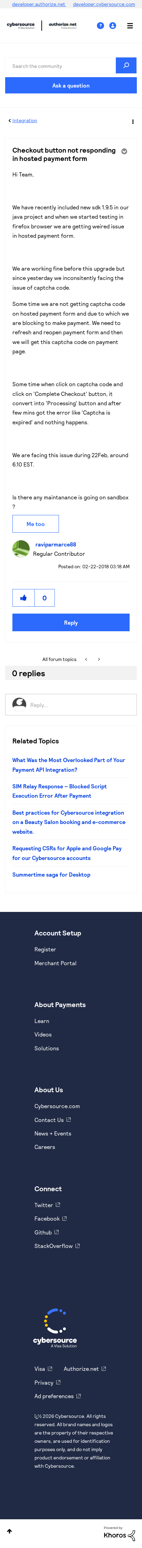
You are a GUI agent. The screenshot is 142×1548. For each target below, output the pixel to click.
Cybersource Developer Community (20, 25)
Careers (44, 1146)
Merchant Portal (55, 963)
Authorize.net (81, 1368)
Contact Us (49, 1119)
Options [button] (132, 120)
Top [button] (9, 1531)
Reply (71, 622)
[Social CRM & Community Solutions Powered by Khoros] (119, 1533)
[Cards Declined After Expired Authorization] (87, 659)
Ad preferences (54, 1396)
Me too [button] (36, 523)
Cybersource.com (57, 1106)
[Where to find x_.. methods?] (98, 659)
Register (45, 949)
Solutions (46, 1048)
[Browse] (126, 25)
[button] (24, 597)
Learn (41, 1020)
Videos (43, 1034)
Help (103, 25)
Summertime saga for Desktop (51, 874)
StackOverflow (53, 1245)
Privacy (43, 1382)
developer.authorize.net (39, 4)
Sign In (113, 25)
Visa (39, 1368)
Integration (24, 120)
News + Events (52, 1133)
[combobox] (71, 65)
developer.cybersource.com (104, 4)
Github (43, 1232)
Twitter (43, 1205)
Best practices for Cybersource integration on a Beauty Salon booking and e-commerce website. (68, 822)
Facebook (47, 1218)
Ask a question (71, 85)
